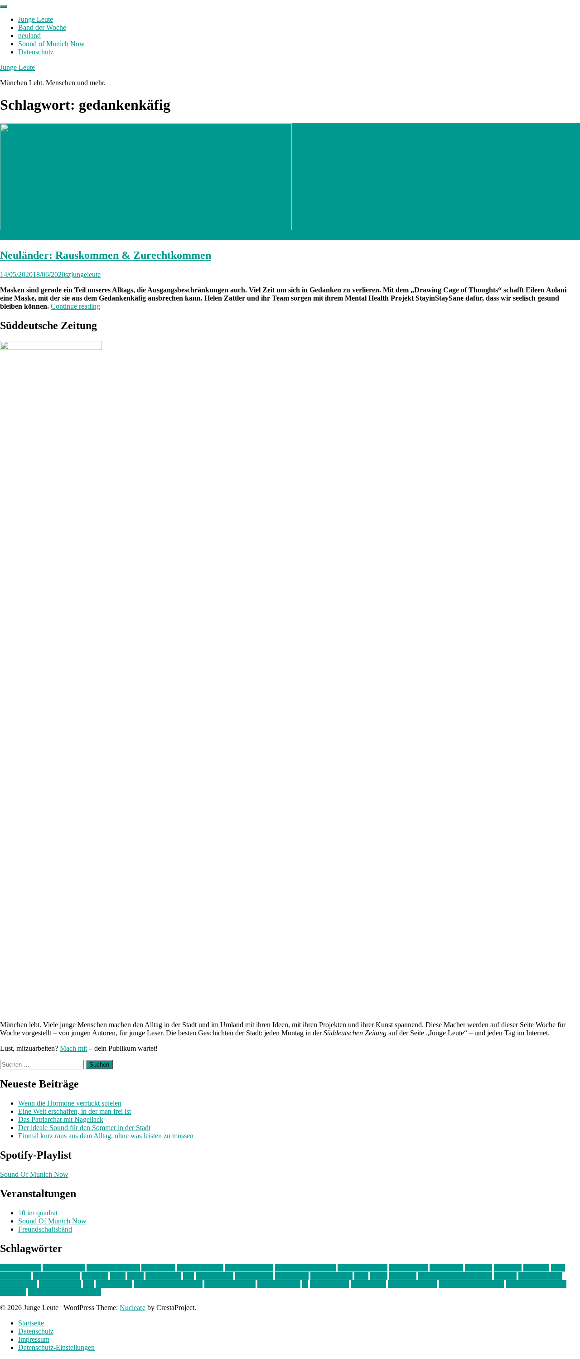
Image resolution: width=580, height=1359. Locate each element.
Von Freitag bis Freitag (471, 1284)
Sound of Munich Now (51, 44)
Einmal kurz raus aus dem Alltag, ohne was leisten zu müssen (105, 1136)
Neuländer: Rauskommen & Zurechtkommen (105, 255)
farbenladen (446, 1268)
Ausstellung (158, 1268)
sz (305, 1284)
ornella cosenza (540, 1276)
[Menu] (3, 6)
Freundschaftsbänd (45, 1229)
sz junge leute (329, 1284)
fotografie (508, 1268)
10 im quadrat (38, 1213)
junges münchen (56, 1276)
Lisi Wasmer (163, 1276)
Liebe (135, 1276)
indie (558, 1268)
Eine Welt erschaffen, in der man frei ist (74, 1111)
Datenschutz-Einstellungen (56, 1347)
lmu (188, 1276)
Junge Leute (35, 19)
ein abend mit (408, 1268)
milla (361, 1276)
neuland (29, 35)
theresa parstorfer (412, 1284)
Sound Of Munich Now (34, 1174)
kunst (118, 1276)
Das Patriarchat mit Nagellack (60, 1119)
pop (88, 1284)
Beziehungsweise (362, 1268)
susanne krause (278, 1284)
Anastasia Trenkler (113, 1268)
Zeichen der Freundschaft (64, 1292)
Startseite (31, 1323)
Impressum (33, 1339)
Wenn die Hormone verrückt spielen (69, 1103)
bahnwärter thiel (200, 1268)
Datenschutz (35, 52)
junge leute (15, 1276)
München (402, 1276)
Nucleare (132, 1307)
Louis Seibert (254, 1276)
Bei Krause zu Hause (305, 1268)
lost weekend (214, 1276)
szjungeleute (83, 274)
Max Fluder (292, 1276)
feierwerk (478, 1268)
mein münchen (331, 1276)
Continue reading (75, 306)
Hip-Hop (536, 1268)
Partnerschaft (18, 1284)
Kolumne (95, 1276)
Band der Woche (42, 27)
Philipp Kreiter (60, 1284)
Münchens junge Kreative (455, 1276)
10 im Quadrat (20, 1268)
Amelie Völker (64, 1268)
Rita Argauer (114, 1284)
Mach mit (73, 1048)
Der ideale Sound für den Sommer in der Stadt (84, 1127)
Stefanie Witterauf (230, 1284)
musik (378, 1276)
